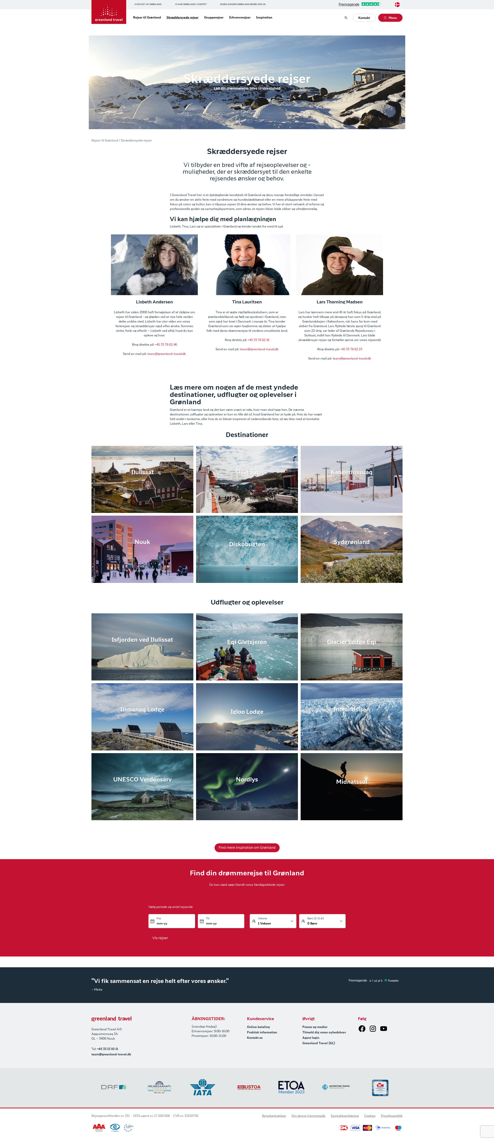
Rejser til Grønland (147, 17)
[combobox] (397, 4)
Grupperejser (213, 17)
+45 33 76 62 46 (166, 345)
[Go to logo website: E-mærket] (115, 1128)
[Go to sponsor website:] (114, 1087)
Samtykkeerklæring (345, 1116)
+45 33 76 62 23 (351, 349)
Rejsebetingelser (274, 1116)
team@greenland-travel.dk (166, 354)
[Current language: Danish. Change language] (397, 4)
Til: (208, 918)
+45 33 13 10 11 (107, 1049)
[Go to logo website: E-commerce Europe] (128, 1128)
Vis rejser (160, 938)
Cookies (370, 1116)
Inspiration (264, 17)
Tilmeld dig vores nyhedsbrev (324, 1032)
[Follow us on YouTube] (384, 1029)
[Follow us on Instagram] (373, 1029)
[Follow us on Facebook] (362, 1029)
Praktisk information (262, 1032)
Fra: (159, 918)
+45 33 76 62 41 (258, 340)
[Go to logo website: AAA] (99, 1128)
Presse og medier (314, 1027)
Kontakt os (255, 1038)
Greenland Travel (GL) (318, 1043)
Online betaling (258, 1027)
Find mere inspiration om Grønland (247, 847)
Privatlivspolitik (392, 1116)
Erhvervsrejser (239, 17)
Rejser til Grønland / (105, 140)
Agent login (310, 1038)
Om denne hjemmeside (308, 1116)
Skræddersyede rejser (182, 17)
